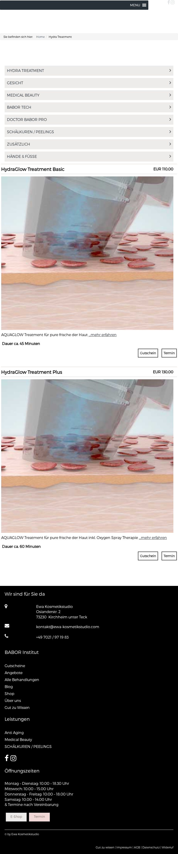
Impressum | (124, 847)
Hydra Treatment (25, 70)
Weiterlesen (87, 203)
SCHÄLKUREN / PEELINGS (30, 132)
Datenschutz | (151, 847)
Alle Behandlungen (22, 679)
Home (40, 36)
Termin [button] (169, 353)
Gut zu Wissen (17, 707)
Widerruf (167, 847)
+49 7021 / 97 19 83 (52, 637)
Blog (9, 686)
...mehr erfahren (103, 334)
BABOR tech (19, 107)
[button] (135, 5)
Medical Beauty (23, 95)
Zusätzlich (18, 144)
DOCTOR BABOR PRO (27, 119)
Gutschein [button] (148, 353)
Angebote (13, 672)
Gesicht (15, 83)
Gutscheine (15, 665)
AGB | (138, 847)
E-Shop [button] (16, 816)
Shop (9, 693)
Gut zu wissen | (106, 847)
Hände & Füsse (22, 156)
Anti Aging (14, 732)
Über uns (13, 700)
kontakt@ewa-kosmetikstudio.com (67, 626)
